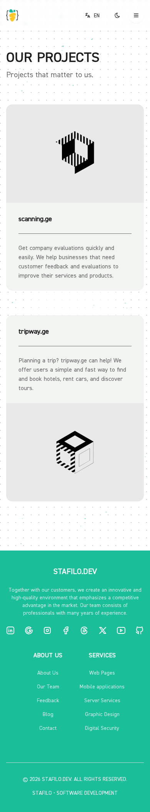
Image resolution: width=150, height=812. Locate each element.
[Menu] (136, 15)
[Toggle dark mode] (117, 15)
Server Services (102, 700)
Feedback (48, 700)
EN (97, 15)
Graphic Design (102, 714)
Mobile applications (102, 686)
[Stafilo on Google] (28, 630)
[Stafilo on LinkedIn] (10, 630)
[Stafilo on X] (102, 630)
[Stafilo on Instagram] (47, 630)
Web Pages (102, 672)
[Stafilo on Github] (139, 630)
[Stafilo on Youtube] (121, 630)
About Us (47, 672)
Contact (48, 727)
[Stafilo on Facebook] (65, 630)
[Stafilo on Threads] (84, 630)
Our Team (48, 686)
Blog (48, 714)
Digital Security (102, 727)
